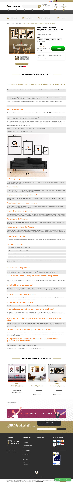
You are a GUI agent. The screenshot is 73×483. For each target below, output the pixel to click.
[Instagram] (50, 1)
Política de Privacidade (27, 462)
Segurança (25, 461)
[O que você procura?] (39, 6)
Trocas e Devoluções (26, 450)
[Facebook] (51, 1)
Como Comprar (25, 440)
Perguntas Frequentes (27, 447)
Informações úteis (26, 437)
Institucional (25, 454)
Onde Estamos (25, 464)
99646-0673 (47, 5)
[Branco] (38, 44)
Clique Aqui (54, 128)
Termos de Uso (25, 459)
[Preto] (41, 44)
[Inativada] (59, 460)
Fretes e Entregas (26, 448)
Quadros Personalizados (27, 445)
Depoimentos (25, 442)
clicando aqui (34, 345)
